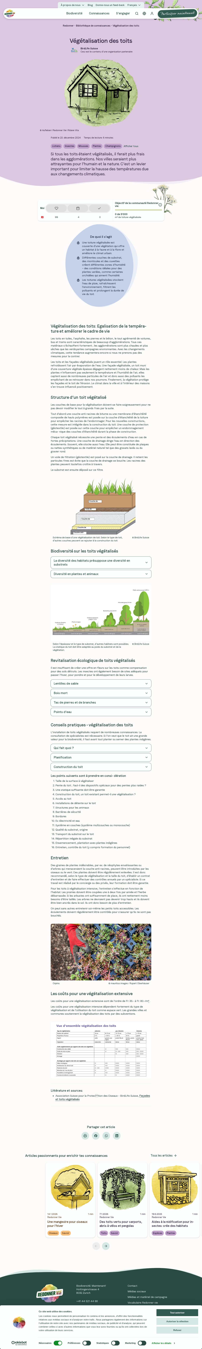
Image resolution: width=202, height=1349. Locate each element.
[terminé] (99, 208)
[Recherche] (136, 13)
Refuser (177, 1330)
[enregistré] (56, 208)
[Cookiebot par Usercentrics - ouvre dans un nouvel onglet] (19, 1343)
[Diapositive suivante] (106, 1246)
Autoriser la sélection (177, 1321)
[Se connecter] (152, 13)
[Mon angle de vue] (144, 13)
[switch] (87, 1343)
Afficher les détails (161, 1343)
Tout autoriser (177, 1312)
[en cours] (77, 208)
